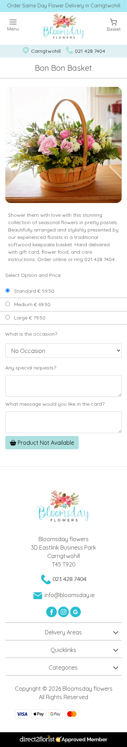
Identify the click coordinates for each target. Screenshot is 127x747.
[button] (63, 631)
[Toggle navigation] (13, 25)
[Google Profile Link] (75, 611)
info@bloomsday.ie (69, 595)
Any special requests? (30, 368)
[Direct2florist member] (63, 739)
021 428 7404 (90, 51)
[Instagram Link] (64, 611)
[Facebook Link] (52, 611)
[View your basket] (114, 24)
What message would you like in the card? (54, 404)
